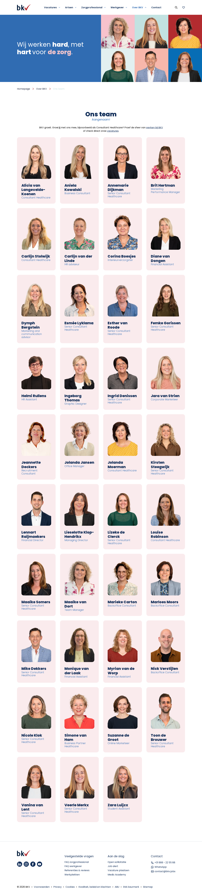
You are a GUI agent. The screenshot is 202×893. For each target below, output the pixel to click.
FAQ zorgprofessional (76, 862)
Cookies (70, 886)
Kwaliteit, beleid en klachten (95, 886)
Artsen (69, 7)
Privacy (57, 886)
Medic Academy (117, 874)
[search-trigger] (176, 7)
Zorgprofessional (91, 7)
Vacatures (50, 7)
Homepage (23, 88)
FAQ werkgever (73, 866)
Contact (156, 7)
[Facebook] (32, 864)
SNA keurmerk (131, 886)
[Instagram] (26, 864)
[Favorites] (183, 7)
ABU (117, 886)
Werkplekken (72, 874)
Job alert (113, 866)
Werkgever (117, 7)
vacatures (113, 130)
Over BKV (137, 7)
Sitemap (148, 886)
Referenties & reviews (76, 870)
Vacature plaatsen (118, 870)
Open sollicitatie (117, 862)
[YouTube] (39, 864)
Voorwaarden (42, 886)
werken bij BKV (154, 127)
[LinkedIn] (19, 864)
